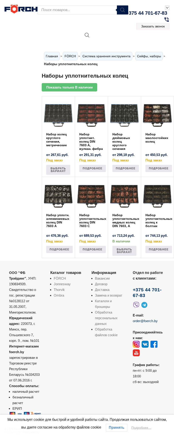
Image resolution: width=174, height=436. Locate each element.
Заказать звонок (153, 26)
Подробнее (92, 168)
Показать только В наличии (69, 87)
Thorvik (59, 290)
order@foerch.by (145, 321)
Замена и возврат (108, 295)
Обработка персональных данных (106, 318)
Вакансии (102, 278)
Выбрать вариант (58, 170)
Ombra (59, 295)
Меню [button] (156, 40)
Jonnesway (62, 284)
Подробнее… (141, 427)
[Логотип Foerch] (21, 9)
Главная (52, 56)
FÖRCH (70, 56)
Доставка (102, 290)
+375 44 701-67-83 (146, 13)
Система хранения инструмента (106, 56)
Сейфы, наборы (149, 56)
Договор (101, 284)
